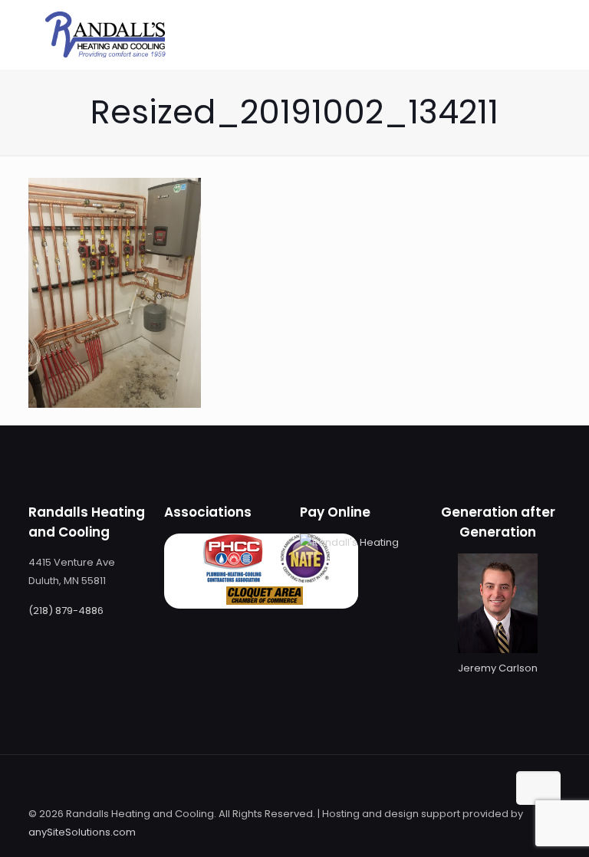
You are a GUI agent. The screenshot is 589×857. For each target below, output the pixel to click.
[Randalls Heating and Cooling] (105, 34)
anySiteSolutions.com (82, 832)
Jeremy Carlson (498, 668)
